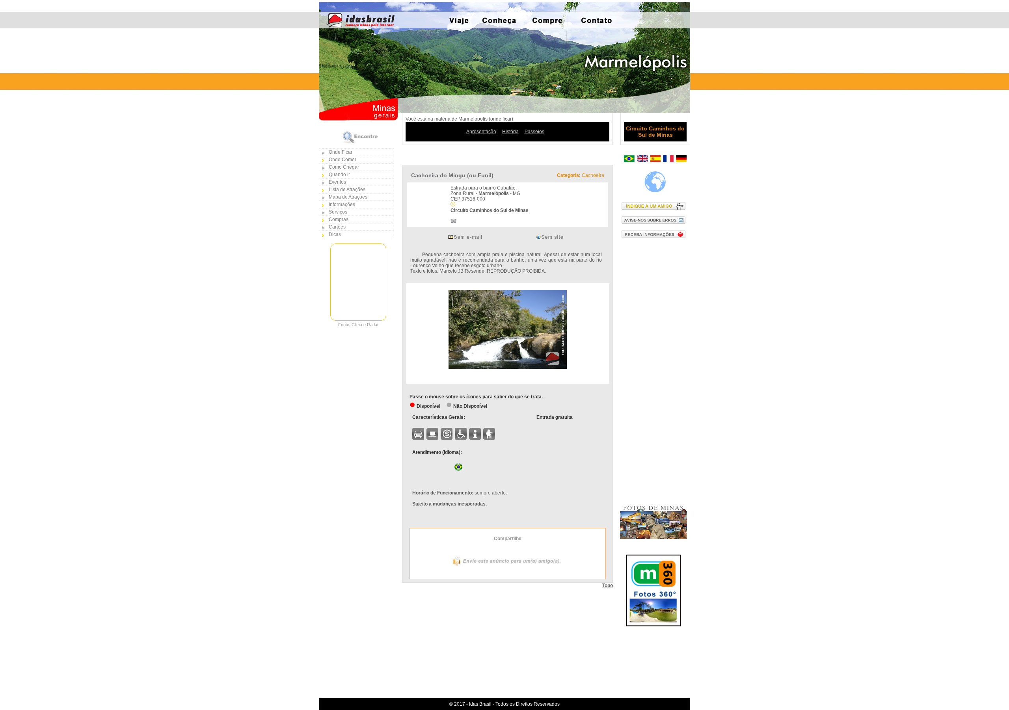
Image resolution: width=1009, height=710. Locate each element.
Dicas (335, 234)
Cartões (337, 227)
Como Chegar (344, 167)
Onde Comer (342, 159)
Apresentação (481, 131)
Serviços (338, 212)
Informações (342, 204)
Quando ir (339, 174)
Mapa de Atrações (348, 197)
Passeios (534, 131)
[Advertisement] (655, 371)
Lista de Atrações (347, 189)
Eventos (337, 182)
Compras (338, 219)
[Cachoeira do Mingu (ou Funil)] (508, 367)
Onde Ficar (340, 152)
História (510, 131)
